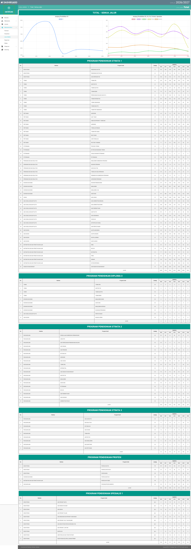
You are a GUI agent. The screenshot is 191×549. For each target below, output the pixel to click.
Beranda (6, 17)
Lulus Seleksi (7, 37)
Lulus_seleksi (23, 7)
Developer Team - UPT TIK (175, 547)
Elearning (6, 49)
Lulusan (6, 24)
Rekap (5, 43)
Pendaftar (6, 33)
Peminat (6, 30)
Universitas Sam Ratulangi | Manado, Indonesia (30, 547)
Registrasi (6, 40)
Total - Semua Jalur (36, 7)
